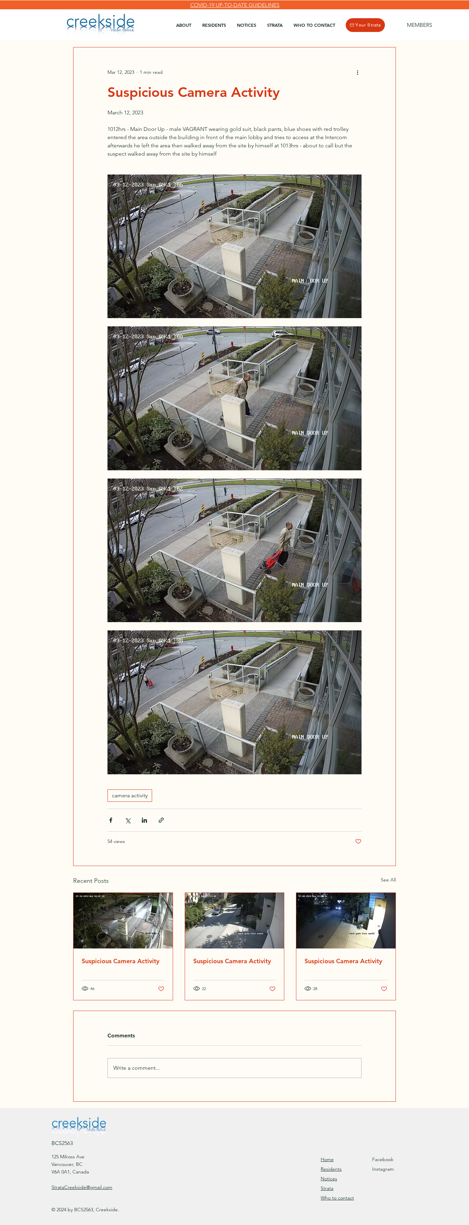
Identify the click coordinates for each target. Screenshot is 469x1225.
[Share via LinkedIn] (144, 820)
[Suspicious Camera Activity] (123, 920)
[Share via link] (161, 820)
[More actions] (357, 72)
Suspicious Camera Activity (120, 961)
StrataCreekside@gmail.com (82, 1187)
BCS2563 (62, 1143)
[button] (214, 25)
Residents (331, 1169)
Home (327, 1159)
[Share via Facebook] (110, 820)
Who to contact (337, 1198)
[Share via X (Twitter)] (127, 820)
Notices (329, 1179)
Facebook (382, 1159)
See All (388, 880)
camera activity (130, 795)
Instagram (383, 1169)
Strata (327, 1188)
